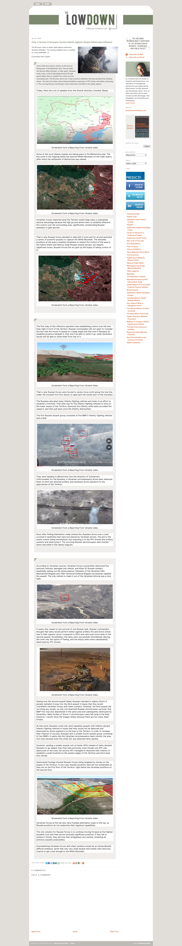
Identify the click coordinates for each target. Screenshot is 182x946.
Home (75, 932)
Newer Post (36, 932)
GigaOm (130, 225)
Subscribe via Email (136, 57)
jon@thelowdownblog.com (136, 110)
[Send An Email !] (81, 862)
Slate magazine (133, 271)
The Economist (133, 255)
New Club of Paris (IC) (135, 241)
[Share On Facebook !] (49, 862)
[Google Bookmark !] (78, 862)
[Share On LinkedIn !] (54, 862)
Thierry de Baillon (134, 249)
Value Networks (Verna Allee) (138, 252)
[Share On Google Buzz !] (56, 862)
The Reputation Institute (136, 277)
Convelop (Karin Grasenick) (137, 314)
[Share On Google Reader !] (76, 862)
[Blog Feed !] (83, 862)
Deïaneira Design (144, 943)
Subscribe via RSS (136, 54)
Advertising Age (133, 214)
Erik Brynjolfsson (133, 244)
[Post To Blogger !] (74, 862)
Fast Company (132, 246)
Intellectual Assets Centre (136, 238)
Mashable (130, 274)
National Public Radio (135, 263)
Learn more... (131, 103)
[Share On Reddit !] (51, 862)
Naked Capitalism (133, 343)
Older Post (114, 932)
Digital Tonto (132, 217)
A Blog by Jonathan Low (96, 28)
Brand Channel (132, 290)
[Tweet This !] (47, 862)
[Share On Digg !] (64, 862)
